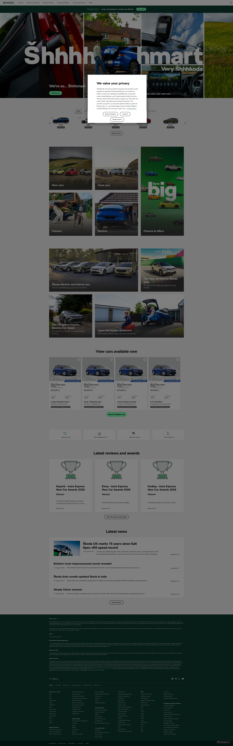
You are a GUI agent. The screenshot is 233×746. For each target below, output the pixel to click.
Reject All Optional (110, 114)
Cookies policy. (131, 108)
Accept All (125, 114)
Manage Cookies (117, 119)
